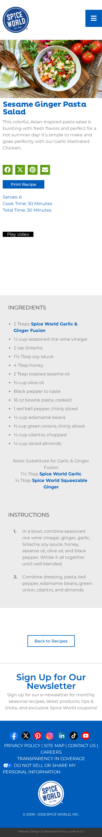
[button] (8, 170)
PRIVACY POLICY (22, 745)
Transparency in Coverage (51, 758)
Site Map (54, 745)
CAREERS (51, 752)
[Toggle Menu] (93, 18)
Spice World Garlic (60, 474)
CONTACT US (82, 745)
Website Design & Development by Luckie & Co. (51, 831)
